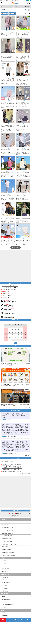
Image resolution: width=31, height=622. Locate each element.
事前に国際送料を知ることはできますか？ (12, 466)
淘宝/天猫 (5, 13)
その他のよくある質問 (25, 474)
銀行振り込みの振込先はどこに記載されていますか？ (12, 471)
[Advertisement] (15, 265)
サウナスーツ (6, 297)
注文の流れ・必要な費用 (7, 533)
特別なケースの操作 (6, 538)
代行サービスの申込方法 (7, 530)
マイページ (4, 585)
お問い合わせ (5, 591)
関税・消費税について (7, 547)
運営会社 (4, 607)
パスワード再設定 (6, 582)
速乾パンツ (5, 293)
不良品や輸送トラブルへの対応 (9, 544)
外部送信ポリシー (6, 602)
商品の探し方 (5, 524)
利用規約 (4, 596)
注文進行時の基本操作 (7, 535)
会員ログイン (5, 580)
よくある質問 (5, 588)
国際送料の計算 (5, 569)
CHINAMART (5, 615)
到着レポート (5, 571)
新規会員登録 (5, 577)
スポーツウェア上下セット (10, 286)
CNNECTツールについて (7, 527)
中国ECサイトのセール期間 (8, 552)
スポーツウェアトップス (9, 287)
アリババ (14, 13)
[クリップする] (2, 17)
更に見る (28, 455)
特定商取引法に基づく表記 (8, 604)
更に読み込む (15, 247)
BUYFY (3, 613)
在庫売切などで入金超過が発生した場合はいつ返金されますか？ (12, 468)
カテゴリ (4, 560)
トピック (28, 407)
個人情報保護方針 (6, 599)
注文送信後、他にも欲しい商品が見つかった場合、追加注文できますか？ (12, 469)
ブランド (4, 563)
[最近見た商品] (27, 3)
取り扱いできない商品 (7, 541)
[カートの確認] (29, 3)
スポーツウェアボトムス (9, 289)
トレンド (4, 566)
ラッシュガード (6, 295)
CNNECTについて (6, 522)
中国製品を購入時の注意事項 (8, 555)
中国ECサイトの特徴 (6, 549)
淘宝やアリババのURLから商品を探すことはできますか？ (12, 464)
